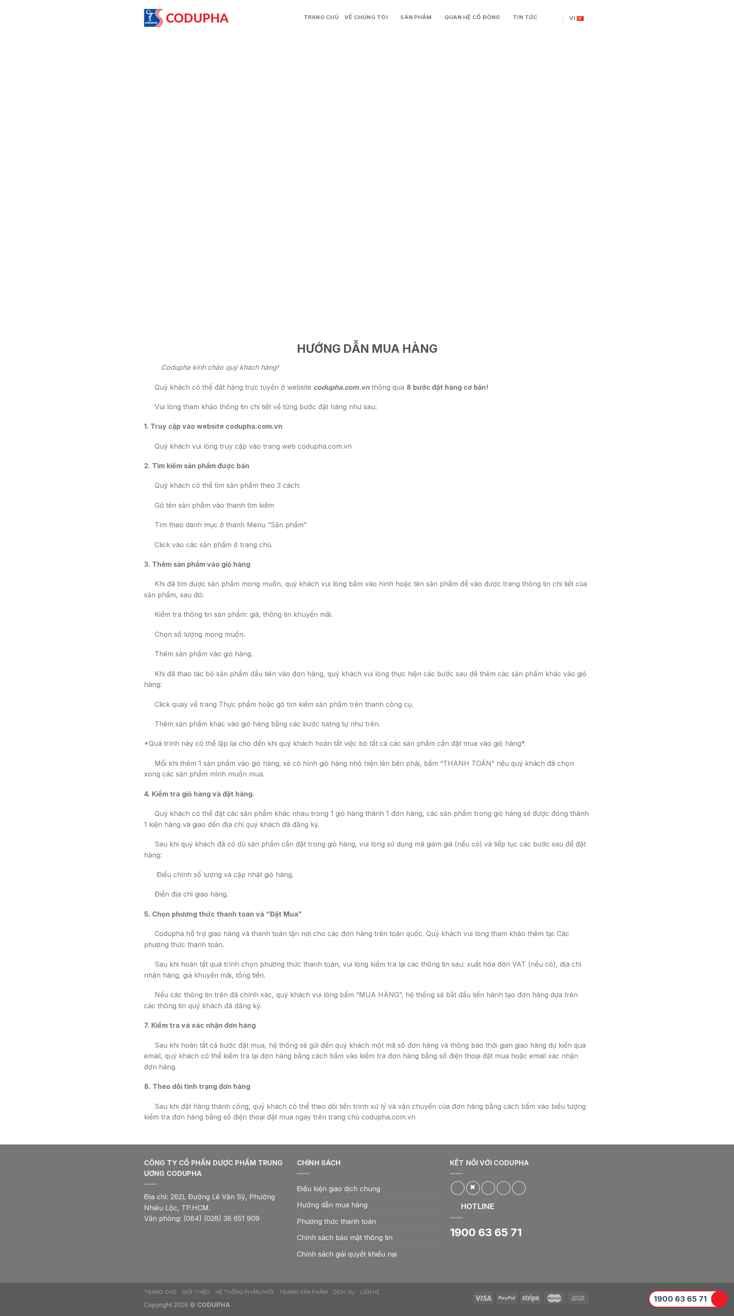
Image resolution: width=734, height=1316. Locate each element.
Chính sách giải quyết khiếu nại (347, 1254)
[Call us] (504, 1188)
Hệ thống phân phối (244, 1292)
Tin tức (525, 17)
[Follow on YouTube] (519, 1188)
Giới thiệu (196, 1292)
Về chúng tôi (366, 17)
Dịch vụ (344, 1292)
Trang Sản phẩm (303, 1292)
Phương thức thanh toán (336, 1221)
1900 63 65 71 (680, 1298)
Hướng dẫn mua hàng (332, 1205)
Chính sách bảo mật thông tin (344, 1237)
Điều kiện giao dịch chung (338, 1188)
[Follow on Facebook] (458, 1188)
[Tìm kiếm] (553, 17)
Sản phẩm (416, 17)
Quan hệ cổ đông (472, 17)
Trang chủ (321, 17)
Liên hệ (370, 1292)
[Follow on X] (473, 1188)
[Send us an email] (488, 1188)
